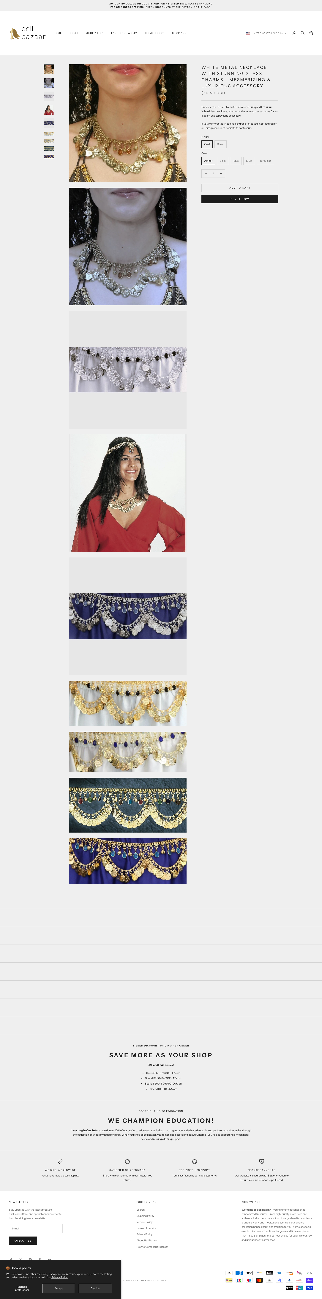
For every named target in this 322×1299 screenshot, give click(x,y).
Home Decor (155, 33)
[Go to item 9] (49, 156)
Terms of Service (146, 1228)
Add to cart (240, 187)
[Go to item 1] (49, 69)
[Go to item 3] (49, 96)
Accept (58, 1288)
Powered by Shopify (152, 1280)
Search (140, 1209)
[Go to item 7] (49, 141)
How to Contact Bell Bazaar (152, 1246)
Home (58, 33)
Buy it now (240, 199)
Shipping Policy (145, 1215)
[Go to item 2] (49, 83)
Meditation (95, 33)
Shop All (179, 33)
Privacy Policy (144, 1234)
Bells (74, 33)
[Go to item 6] (49, 133)
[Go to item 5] (49, 123)
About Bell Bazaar (146, 1240)
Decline (95, 1288)
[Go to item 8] (49, 148)
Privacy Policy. (59, 1277)
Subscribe (22, 1240)
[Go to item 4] (49, 110)
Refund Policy (144, 1222)
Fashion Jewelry (124, 33)
